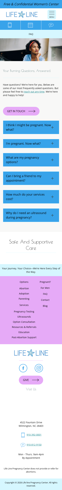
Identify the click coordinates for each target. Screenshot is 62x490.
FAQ (45, 293)
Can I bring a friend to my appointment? (23, 178)
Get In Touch (16, 111)
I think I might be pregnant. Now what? (28, 127)
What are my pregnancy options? (22, 159)
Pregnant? (45, 281)
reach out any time (34, 91)
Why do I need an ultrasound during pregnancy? (26, 215)
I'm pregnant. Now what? (23, 143)
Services (24, 305)
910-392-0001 (34, 434)
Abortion (24, 288)
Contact (45, 299)
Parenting (24, 298)
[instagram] (39, 368)
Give (26, 380)
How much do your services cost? (25, 196)
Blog (45, 305)
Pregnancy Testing (24, 311)
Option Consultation (24, 321)
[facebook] (23, 368)
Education (24, 332)
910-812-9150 (34, 444)
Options (24, 281)
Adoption (24, 293)
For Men (45, 287)
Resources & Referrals (24, 327)
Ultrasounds (24, 316)
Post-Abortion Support (24, 337)
